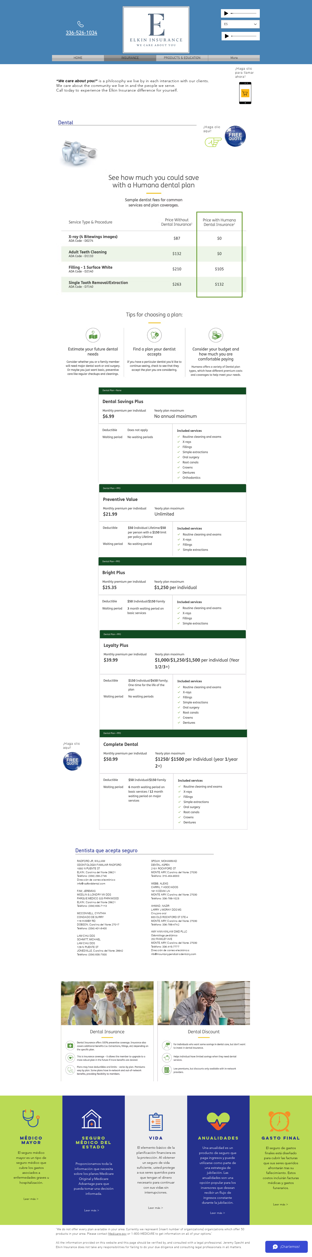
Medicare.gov (117, 1234)
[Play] (226, 13)
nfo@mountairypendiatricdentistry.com (173, 954)
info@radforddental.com (91, 883)
